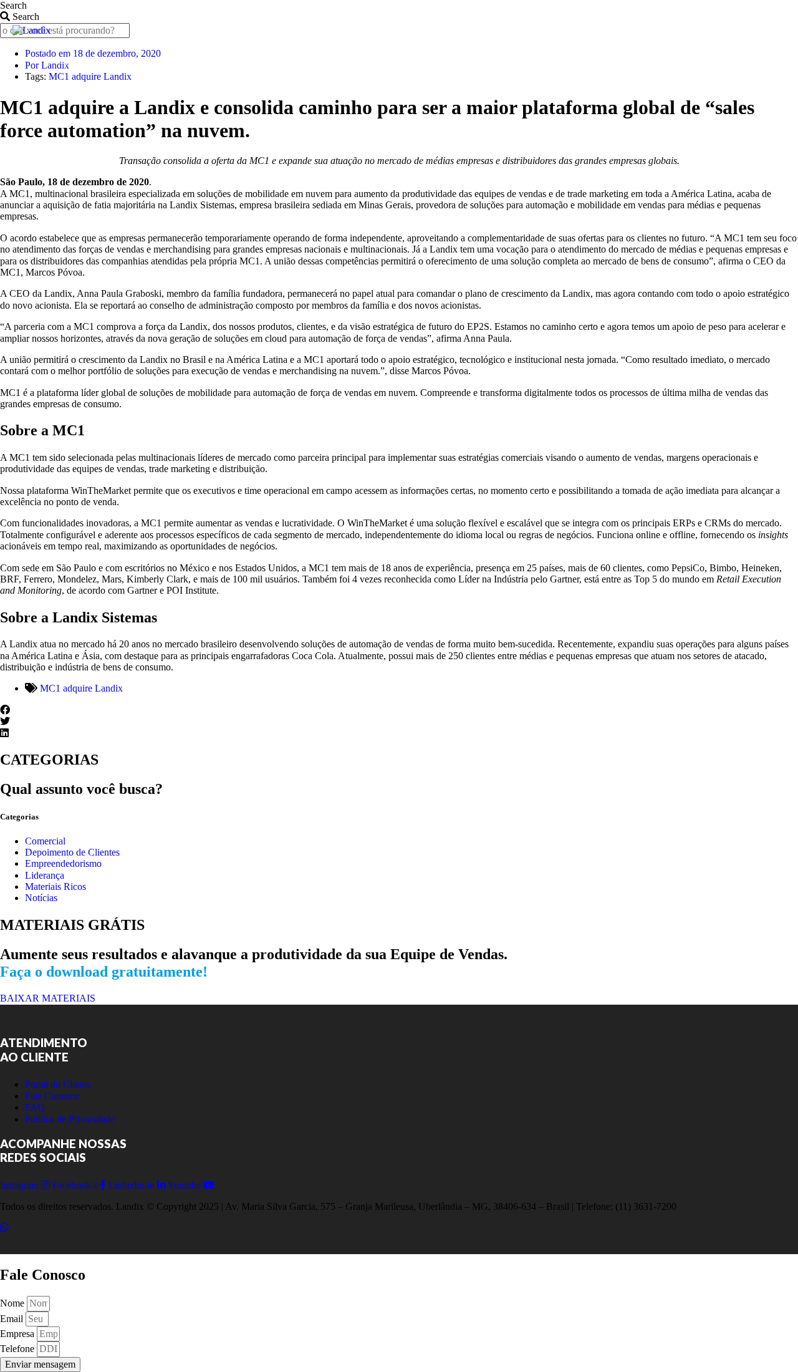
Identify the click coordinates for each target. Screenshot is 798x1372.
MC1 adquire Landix (81, 688)
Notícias (41, 897)
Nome (13, 1303)
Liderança (44, 875)
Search (13, 5)
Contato (384, 60)
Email (13, 1318)
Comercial (45, 841)
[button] (399, 710)
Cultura (548, 60)
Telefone (18, 1348)
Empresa (18, 1333)
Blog (226, 60)
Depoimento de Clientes (72, 852)
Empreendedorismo (63, 863)
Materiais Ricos (55, 886)
